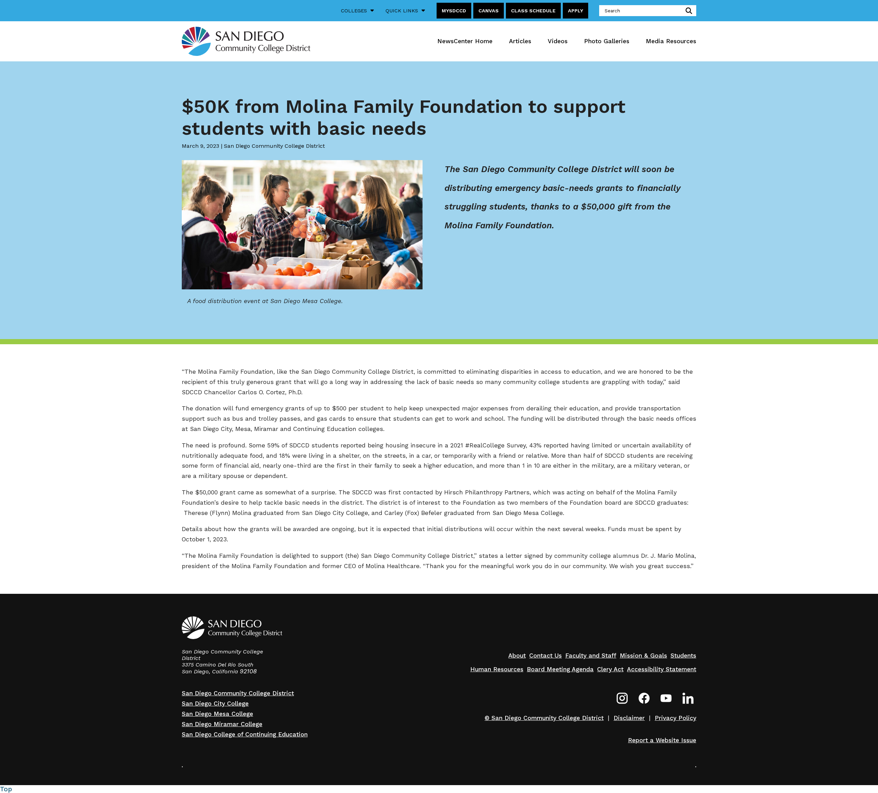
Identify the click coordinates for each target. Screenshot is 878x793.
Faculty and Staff (590, 655)
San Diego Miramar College (222, 724)
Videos (558, 41)
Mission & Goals (643, 655)
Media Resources (671, 41)
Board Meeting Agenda (560, 669)
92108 (248, 671)
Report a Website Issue (662, 740)
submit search (687, 10)
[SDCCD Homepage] (246, 41)
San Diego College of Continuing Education (245, 734)
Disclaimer (629, 717)
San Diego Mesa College (217, 713)
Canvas (488, 10)
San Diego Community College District (238, 693)
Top (6, 789)
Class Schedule (533, 10)
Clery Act (610, 669)
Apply (575, 10)
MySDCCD (454, 10)
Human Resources (496, 669)
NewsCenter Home (465, 41)
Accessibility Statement (661, 669)
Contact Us (545, 655)
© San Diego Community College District (544, 717)
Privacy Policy (675, 717)
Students (683, 655)
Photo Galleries (606, 41)
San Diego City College (215, 703)
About (517, 655)
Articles (520, 41)
